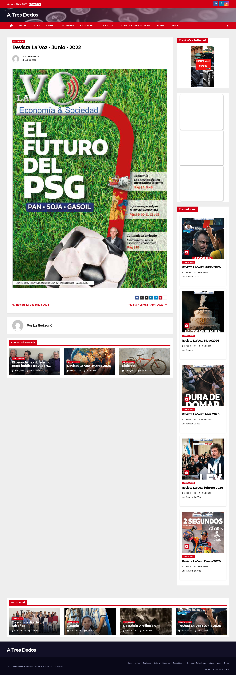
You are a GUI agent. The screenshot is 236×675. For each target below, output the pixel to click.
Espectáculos (179, 663)
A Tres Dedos (22, 15)
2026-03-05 (190, 493)
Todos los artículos (221, 669)
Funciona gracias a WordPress (20, 666)
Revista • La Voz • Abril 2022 (145, 304)
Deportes (107, 25)
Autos (161, 25)
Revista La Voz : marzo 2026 (89, 366)
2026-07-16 (190, 272)
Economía (68, 25)
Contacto (147, 663)
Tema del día (17, 619)
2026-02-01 (190, 567)
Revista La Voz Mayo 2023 (32, 304)
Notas (23, 25)
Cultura (157, 663)
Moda (219, 663)
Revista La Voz (188, 262)
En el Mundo (87, 25)
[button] (227, 25)
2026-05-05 (190, 419)
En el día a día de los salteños (28, 624)
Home (130, 663)
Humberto (34, 371)
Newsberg (45, 666)
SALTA (207, 669)
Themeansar (58, 666)
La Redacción (32, 56)
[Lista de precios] (203, 66)
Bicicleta (129, 366)
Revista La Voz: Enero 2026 (201, 561)
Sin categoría (18, 41)
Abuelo (73, 626)
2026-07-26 (76, 631)
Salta (36, 25)
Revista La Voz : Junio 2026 (201, 267)
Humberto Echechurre (196, 663)
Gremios (51, 25)
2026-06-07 (190, 346)
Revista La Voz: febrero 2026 (202, 488)
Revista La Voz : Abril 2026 (200, 414)
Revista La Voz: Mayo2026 (200, 340)
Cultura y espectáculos (135, 25)
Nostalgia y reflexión (139, 626)
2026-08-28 (20, 631)
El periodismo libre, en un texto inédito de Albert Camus (32, 365)
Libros (174, 25)
